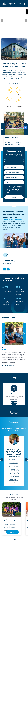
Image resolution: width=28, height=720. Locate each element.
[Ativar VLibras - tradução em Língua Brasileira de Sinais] (27, 13)
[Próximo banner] (26, 20)
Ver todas (14, 539)
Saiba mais (14, 403)
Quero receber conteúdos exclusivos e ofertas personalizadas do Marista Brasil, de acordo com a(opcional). (15, 189)
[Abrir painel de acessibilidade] (27, 10)
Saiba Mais (12, 532)
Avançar (14, 197)
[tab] (10, 32)
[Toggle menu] (24, 4)
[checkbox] (5, 186)
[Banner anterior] (2, 20)
